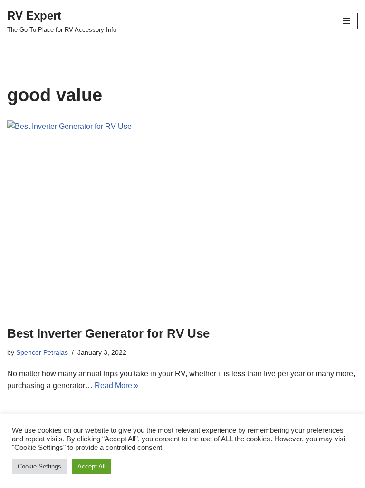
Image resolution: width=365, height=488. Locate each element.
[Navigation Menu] (347, 21)
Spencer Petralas (42, 352)
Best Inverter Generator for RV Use (108, 333)
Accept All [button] (91, 466)
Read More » (116, 385)
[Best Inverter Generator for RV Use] (182, 217)
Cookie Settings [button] (39, 466)
